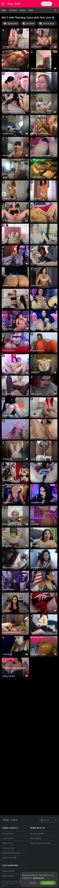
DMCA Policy (7, 843)
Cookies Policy (8, 848)
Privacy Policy (8, 834)
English (46, 820)
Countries (30, 23)
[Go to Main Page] (18, 4)
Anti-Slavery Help (9, 858)
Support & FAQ (8, 871)
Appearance (12, 23)
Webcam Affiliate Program (40, 843)
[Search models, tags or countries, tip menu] (55, 10)
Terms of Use (7, 838)
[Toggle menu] (3, 3)
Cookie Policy (38, 878)
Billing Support (8, 876)
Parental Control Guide (11, 853)
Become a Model (37, 834)
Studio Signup (36, 838)
